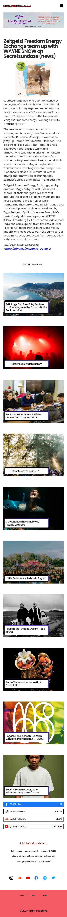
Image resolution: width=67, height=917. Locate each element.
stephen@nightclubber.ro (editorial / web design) (33, 856)
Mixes (33, 895)
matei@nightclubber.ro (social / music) (33, 862)
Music (45, 895)
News (22, 895)
